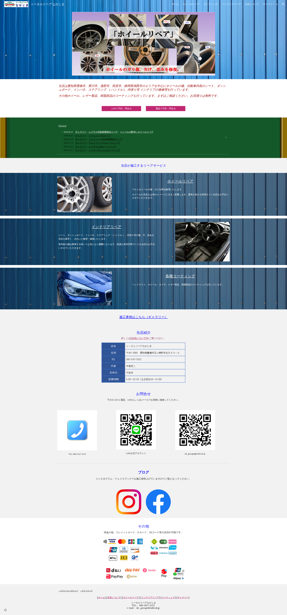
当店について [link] (252, 4)
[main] (143, 91)
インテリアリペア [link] (231, 4)
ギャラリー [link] (269, 4)
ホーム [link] (175, 4)
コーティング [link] (210, 4)
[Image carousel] (143, 44)
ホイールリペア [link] (191, 4)
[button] (283, 4)
